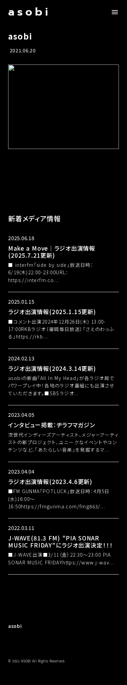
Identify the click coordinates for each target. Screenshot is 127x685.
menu (115, 12)
